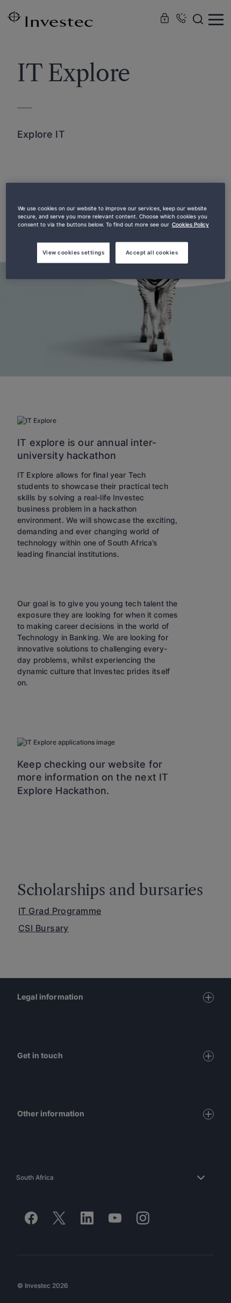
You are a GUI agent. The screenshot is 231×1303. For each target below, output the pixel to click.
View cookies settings (73, 252)
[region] (116, 231)
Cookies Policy (190, 224)
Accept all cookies (152, 252)
